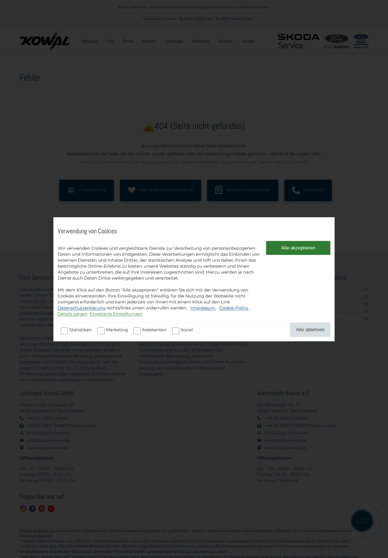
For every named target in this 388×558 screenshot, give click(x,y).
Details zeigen (72, 313)
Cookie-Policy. (234, 307)
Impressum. (203, 307)
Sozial (187, 329)
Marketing (117, 329)
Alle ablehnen (310, 329)
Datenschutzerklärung (81, 307)
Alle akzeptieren (298, 247)
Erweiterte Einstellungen (116, 313)
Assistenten (154, 329)
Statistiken (80, 329)
